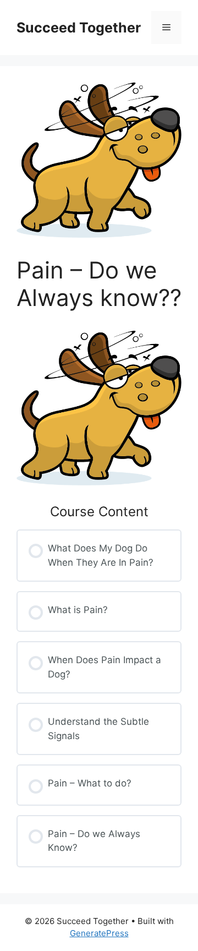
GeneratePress (99, 933)
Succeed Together (78, 27)
